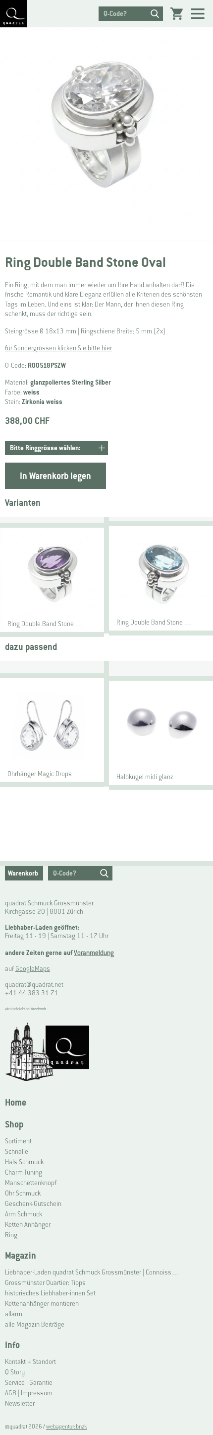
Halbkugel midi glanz (144, 777)
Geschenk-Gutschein (33, 1203)
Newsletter (20, 1403)
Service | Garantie (29, 1382)
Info (12, 1345)
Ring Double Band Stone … (45, 624)
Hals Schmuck (24, 1162)
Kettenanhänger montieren (42, 1303)
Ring (11, 1235)
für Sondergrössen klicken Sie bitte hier (58, 348)
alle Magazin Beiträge (34, 1324)
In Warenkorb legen (55, 475)
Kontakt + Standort (30, 1361)
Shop (14, 1124)
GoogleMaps (32, 968)
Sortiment (18, 1141)
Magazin (20, 1255)
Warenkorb (23, 873)
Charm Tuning (23, 1172)
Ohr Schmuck (23, 1193)
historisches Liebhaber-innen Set (50, 1293)
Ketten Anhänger (28, 1224)
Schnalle (16, 1151)
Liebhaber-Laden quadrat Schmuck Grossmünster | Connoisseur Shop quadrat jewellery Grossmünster (93, 1272)
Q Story (15, 1372)
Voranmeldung (94, 953)
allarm (13, 1314)
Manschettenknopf (30, 1183)
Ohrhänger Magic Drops (39, 774)
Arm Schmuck (23, 1214)
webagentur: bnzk (66, 1426)
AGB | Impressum (29, 1393)
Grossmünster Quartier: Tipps (45, 1282)
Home (15, 1102)
